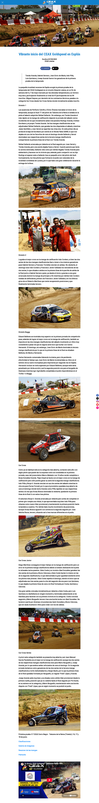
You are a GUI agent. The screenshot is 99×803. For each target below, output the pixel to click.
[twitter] (97, 398)
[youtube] (97, 404)
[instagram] (97, 401)
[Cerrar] (2, 2)
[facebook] (97, 395)
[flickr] (97, 407)
